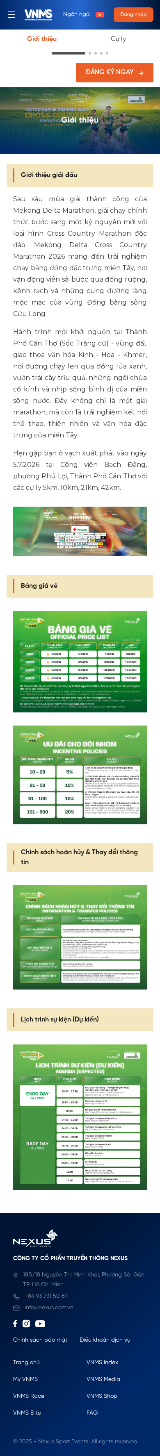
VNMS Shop (102, 1396)
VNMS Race (28, 1396)
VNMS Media (103, 1379)
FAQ (92, 1413)
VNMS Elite (27, 1413)
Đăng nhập (133, 14)
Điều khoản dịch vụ (105, 1340)
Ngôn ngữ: (77, 14)
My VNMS (25, 1379)
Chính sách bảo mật (40, 1340)
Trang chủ (26, 1363)
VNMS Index (102, 1363)
